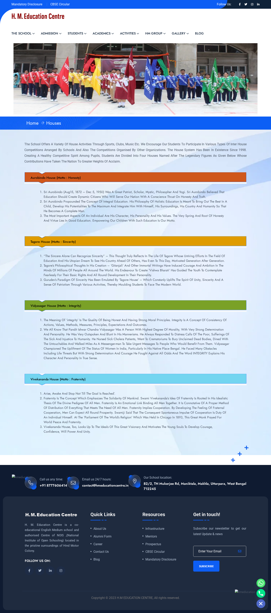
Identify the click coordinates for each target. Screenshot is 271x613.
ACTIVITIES (128, 33)
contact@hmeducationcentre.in (105, 485)
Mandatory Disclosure (27, 4)
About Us (99, 529)
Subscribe (206, 566)
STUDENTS (75, 33)
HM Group (153, 33)
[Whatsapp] (261, 583)
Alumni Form (102, 536)
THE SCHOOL (21, 33)
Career (97, 544)
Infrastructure (154, 529)
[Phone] (261, 593)
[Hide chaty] (261, 603)
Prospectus (153, 544)
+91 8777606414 (53, 485)
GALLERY (178, 33)
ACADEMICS (102, 33)
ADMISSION (49, 33)
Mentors (151, 536)
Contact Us (101, 552)
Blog (199, 33)
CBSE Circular (60, 4)
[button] (135, 178)
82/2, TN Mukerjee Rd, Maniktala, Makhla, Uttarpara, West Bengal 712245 (195, 486)
